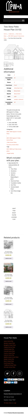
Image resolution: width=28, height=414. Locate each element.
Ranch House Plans (9, 361)
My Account (12, 12)
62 (14, 78)
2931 (15, 96)
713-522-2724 (7, 403)
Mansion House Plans (9, 343)
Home (5, 34)
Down (18, 91)
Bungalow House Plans (10, 345)
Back (15, 91)
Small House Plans (8, 363)
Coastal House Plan (9, 349)
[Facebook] (13, 373)
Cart (18, 12)
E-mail (14, 403)
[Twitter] (7, 373)
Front (15, 85)
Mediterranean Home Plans (11, 357)
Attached (16, 88)
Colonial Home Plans (9, 351)
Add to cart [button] (8, 258)
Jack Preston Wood (14, 5)
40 (14, 102)
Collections (11, 34)
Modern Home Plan (9, 359)
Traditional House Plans (10, 365)
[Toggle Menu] (23, 20)
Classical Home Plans (9, 347)
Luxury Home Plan (8, 341)
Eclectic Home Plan (9, 355)
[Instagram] (19, 373)
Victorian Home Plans (9, 367)
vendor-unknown (18, 99)
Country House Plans (9, 353)
